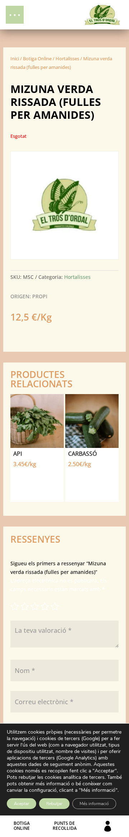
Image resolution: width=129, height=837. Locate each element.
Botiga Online (37, 58)
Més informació (94, 803)
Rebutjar (54, 803)
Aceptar (21, 803)
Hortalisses (67, 58)
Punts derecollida (65, 825)
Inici (14, 58)
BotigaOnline (22, 825)
